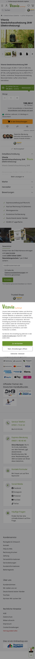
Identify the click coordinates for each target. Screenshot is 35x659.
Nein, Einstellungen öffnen (17, 349)
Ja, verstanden (17, 343)
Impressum (21, 353)
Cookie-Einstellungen (9, 336)
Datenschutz (14, 353)
